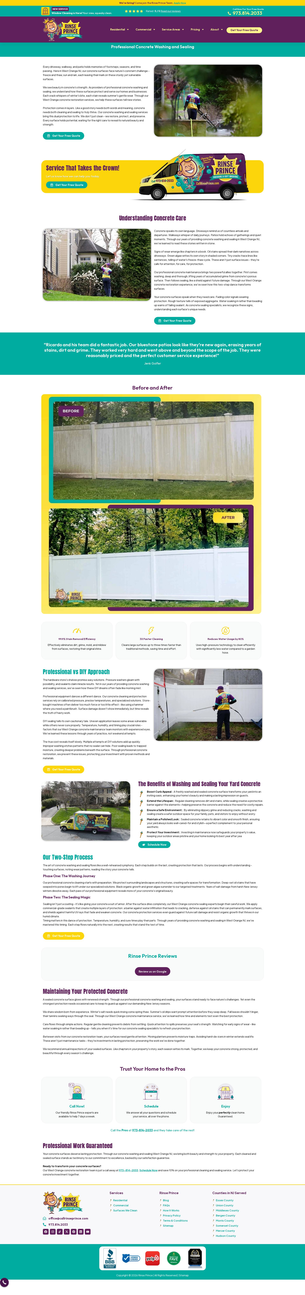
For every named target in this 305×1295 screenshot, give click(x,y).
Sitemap (184, 1275)
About (214, 29)
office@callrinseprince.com (68, 1218)
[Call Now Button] (4, 1284)
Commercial (143, 29)
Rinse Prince (145, 1275)
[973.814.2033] (44, 1224)
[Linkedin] (81, 1232)
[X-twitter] (67, 1232)
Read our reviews (170, 11)
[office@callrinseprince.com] (44, 1218)
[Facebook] (46, 1232)
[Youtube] (88, 1232)
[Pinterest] (74, 1232)
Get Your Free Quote (244, 30)
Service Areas (171, 29)
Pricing (195, 29)
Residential (117, 29)
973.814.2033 (58, 1224)
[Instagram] (53, 1232)
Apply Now (180, 2)
